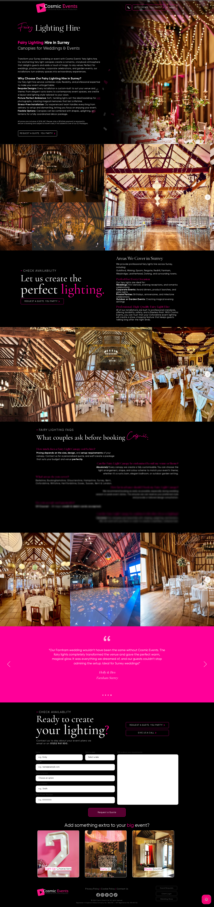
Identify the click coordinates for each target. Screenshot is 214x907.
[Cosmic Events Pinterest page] (107, 895)
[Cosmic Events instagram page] (102, 895)
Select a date (90, 752)
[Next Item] (208, 197)
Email (38, 762)
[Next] (205, 664)
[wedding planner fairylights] (108, 695)
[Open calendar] (111, 757)
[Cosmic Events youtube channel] (111, 895)
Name (38, 752)
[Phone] (128, 8)
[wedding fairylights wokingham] (111, 695)
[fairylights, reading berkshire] (102, 695)
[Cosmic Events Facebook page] (98, 895)
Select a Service (42, 773)
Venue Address (41, 783)
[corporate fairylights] (105, 695)
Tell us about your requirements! (129, 752)
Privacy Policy (92, 889)
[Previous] (8, 664)
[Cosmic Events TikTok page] (115, 895)
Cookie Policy (108, 889)
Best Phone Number (44, 795)
